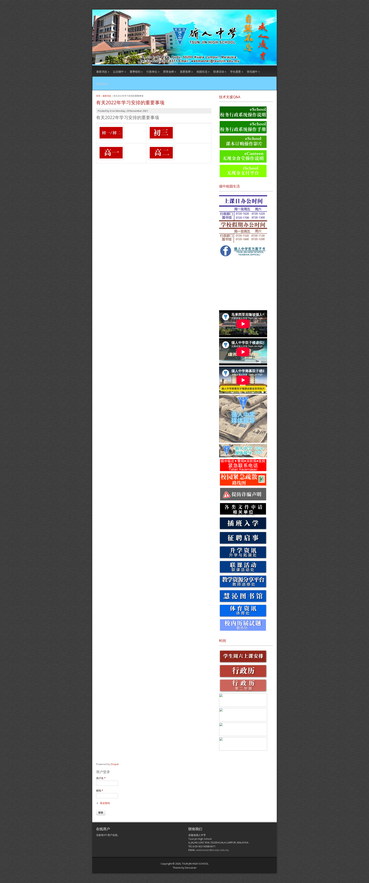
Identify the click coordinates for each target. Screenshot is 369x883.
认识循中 (119, 71)
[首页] (184, 63)
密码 (99, 790)
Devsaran (190, 867)
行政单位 (152, 71)
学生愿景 (236, 71)
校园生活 (203, 71)
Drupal (115, 764)
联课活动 (219, 71)
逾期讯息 (102, 83)
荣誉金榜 (169, 71)
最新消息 (102, 71)
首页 (98, 95)
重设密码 (105, 803)
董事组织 (136, 71)
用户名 (101, 778)
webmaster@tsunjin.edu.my (212, 850)
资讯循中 (253, 71)
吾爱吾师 (186, 71)
